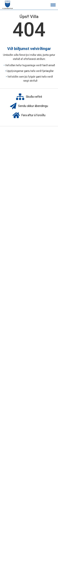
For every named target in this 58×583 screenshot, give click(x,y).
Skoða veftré (34, 96)
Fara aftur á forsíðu (33, 115)
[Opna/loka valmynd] (53, 5)
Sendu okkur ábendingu (33, 105)
